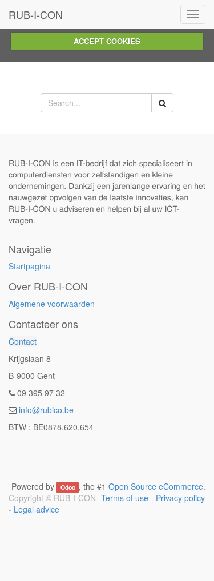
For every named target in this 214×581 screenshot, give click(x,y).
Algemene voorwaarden (52, 303)
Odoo (67, 487)
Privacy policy (180, 497)
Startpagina (29, 266)
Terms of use (124, 497)
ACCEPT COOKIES (107, 40)
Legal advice (36, 509)
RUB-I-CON (36, 14)
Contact (23, 341)
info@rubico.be (46, 409)
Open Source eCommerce (155, 486)
